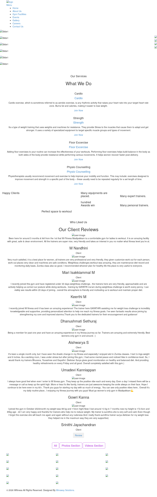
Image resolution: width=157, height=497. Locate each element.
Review (78, 435)
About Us (17, 11)
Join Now (78, 110)
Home (15, 8)
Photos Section (71, 445)
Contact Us (18, 26)
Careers (16, 23)
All (55, 445)
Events (16, 17)
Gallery (16, 20)
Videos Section (94, 445)
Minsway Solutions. (65, 490)
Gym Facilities (19, 14)
